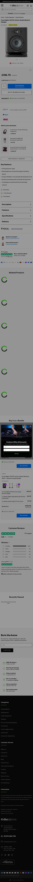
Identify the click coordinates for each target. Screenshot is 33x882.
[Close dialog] (30, 426)
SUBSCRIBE (16, 453)
